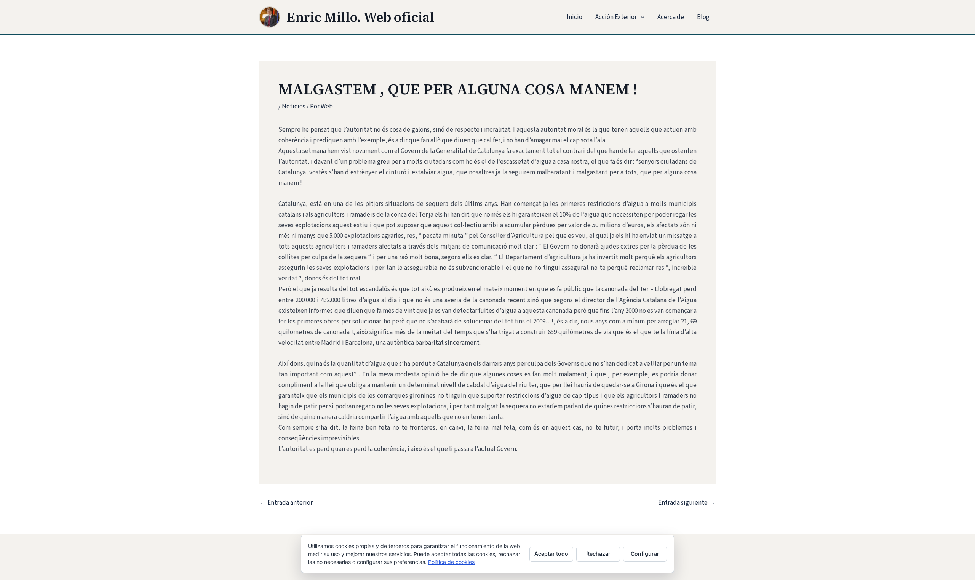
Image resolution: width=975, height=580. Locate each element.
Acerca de (670, 17)
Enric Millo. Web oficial (360, 17)
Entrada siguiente (686, 503)
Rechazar (598, 553)
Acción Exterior (616, 17)
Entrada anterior (286, 503)
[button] (640, 17)
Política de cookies (451, 562)
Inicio (574, 17)
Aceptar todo (551, 553)
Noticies (293, 106)
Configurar (645, 553)
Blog (703, 17)
